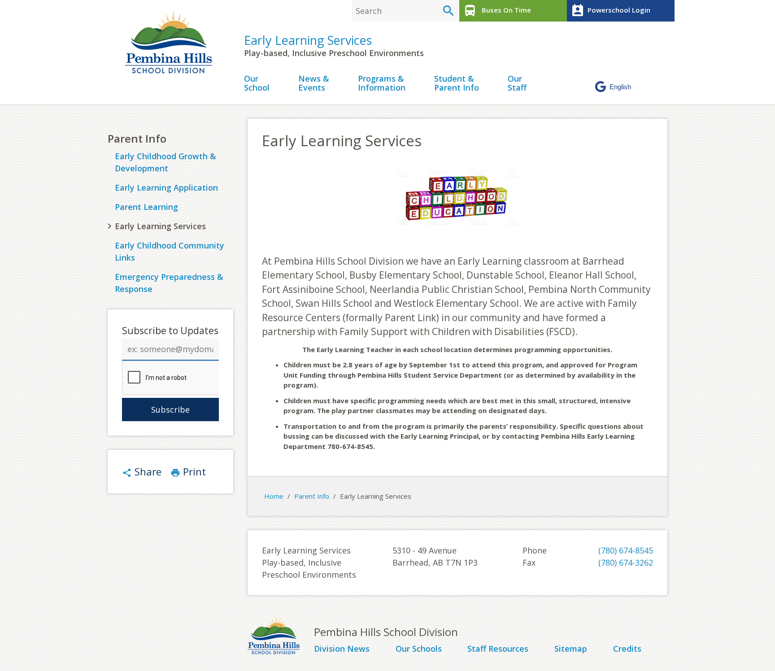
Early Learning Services (308, 40)
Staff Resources (497, 649)
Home (273, 496)
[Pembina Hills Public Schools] (281, 637)
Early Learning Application (166, 187)
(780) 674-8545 (625, 550)
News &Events (313, 83)
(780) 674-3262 (625, 562)
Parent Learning (146, 206)
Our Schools (419, 649)
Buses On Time (497, 11)
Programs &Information (381, 83)
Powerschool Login (610, 11)
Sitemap (570, 649)
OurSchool (257, 83)
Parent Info (137, 138)
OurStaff (517, 83)
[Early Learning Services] (172, 42)
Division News (342, 649)
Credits (627, 649)
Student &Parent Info (456, 83)
